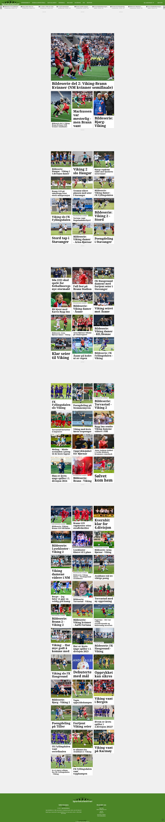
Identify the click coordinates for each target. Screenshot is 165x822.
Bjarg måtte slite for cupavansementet (27, 6)
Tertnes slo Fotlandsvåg (118, 6)
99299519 (101, 812)
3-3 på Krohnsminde (63, 6)
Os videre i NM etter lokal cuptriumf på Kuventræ (47, 6)
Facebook (78, 2)
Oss (84, 2)
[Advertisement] (82, 22)
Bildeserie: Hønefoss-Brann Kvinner (135, 6)
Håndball (62, 2)
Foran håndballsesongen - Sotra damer (101, 6)
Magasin (70, 2)
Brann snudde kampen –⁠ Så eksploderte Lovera (83, 6)
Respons (89, 2)
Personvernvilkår (82, 820)
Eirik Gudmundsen (101, 816)
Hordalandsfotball (38, 2)
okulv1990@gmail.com (101, 809)
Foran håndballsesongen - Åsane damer (155, 6)
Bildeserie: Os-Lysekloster (11, 6)
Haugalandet (52, 2)
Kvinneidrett (25, 2)
